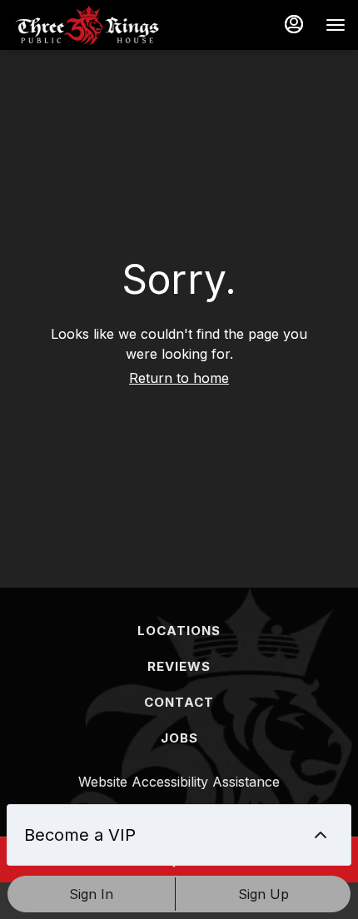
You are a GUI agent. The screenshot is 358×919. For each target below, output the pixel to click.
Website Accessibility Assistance (179, 781)
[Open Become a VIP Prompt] (321, 835)
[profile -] (294, 24)
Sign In (91, 894)
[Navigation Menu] (335, 25)
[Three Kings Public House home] (87, 25)
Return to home (179, 378)
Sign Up (263, 894)
